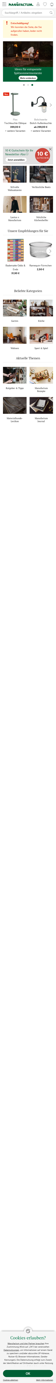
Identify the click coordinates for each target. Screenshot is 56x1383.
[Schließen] (50, 149)
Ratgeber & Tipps (15, 388)
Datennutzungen (11, 1350)
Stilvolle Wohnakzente (15, 189)
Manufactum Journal (41, 420)
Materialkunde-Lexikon (15, 420)
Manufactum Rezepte (41, 390)
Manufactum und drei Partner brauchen (26, 1343)
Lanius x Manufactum (14, 219)
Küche (41, 320)
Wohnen (15, 348)
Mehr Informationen (44, 1380)
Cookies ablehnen (10, 1380)
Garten (14, 320)
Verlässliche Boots (41, 187)
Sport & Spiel (41, 348)
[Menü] (4, 4)
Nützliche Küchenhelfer (41, 219)
